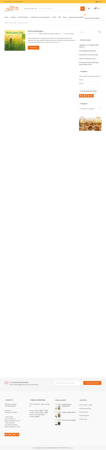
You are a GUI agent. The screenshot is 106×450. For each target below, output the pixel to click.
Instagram (84, 96)
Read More (33, 48)
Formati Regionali (84, 416)
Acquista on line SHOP (76, 17)
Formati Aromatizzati (85, 408)
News (65, 17)
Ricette (81, 80)
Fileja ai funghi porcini (68, 412)
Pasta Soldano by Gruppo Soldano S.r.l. (50, 34)
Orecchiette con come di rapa (88, 55)
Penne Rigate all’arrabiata (87, 51)
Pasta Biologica (35, 31)
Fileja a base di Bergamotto (66, 405)
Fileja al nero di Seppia (69, 420)
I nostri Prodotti (22, 17)
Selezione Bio (83, 419)
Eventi (54, 17)
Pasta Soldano (69, 34)
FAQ (59, 17)
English (99, 1)
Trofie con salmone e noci (87, 59)
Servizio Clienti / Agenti (91, 18)
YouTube (92, 96)
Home (6, 17)
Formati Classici (83, 412)
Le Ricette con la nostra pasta (40, 17)
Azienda (12, 17)
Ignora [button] (71, 448)
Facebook (81, 96)
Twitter (88, 96)
